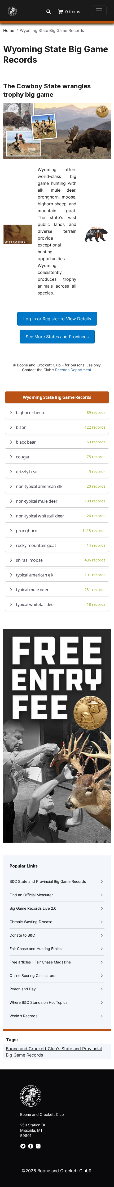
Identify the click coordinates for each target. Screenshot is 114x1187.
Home (8, 30)
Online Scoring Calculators (32, 975)
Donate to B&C (22, 935)
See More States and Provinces (57, 336)
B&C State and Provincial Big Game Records (48, 881)
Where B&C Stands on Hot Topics (38, 1002)
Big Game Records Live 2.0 (33, 908)
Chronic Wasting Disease (31, 921)
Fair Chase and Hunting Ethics (36, 948)
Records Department (73, 369)
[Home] (11, 10)
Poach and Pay (23, 989)
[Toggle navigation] (99, 11)
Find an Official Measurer (31, 895)
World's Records (23, 1016)
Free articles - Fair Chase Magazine (40, 962)
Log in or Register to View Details (57, 318)
